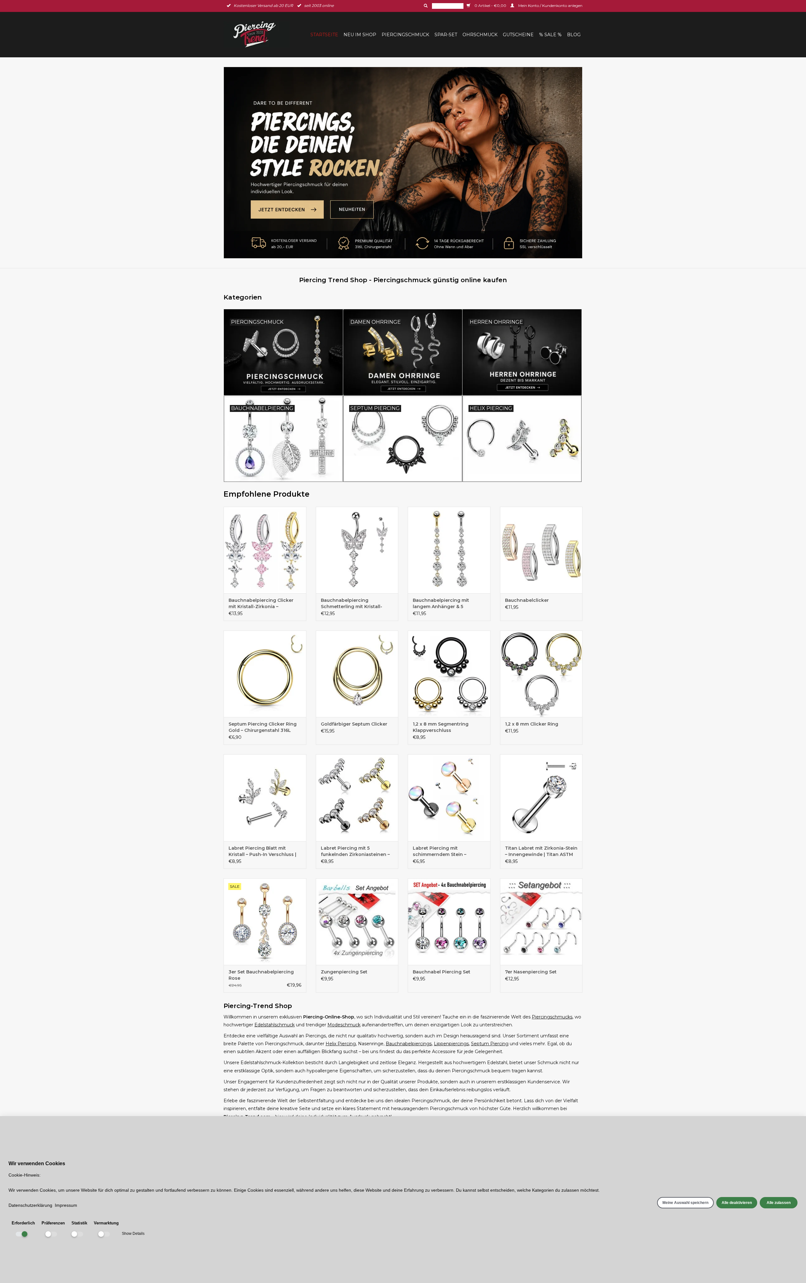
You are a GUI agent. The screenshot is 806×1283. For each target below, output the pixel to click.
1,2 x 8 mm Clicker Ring (531, 724)
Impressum (66, 1205)
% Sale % (550, 34)
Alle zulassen (779, 1202)
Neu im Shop (359, 34)
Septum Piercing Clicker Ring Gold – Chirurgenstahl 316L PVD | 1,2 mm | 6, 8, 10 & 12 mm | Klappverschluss (264, 727)
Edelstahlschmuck (274, 1025)
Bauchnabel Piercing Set (441, 972)
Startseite (324, 34)
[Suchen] (425, 5)
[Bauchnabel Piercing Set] (449, 921)
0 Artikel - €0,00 (490, 5)
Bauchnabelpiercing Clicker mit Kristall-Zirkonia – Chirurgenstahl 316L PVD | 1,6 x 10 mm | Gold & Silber (264, 603)
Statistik (79, 1223)
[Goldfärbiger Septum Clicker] (357, 673)
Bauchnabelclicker (527, 600)
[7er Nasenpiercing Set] (541, 921)
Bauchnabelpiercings (409, 1043)
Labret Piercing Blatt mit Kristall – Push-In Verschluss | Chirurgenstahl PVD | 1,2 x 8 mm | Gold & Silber (262, 851)
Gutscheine (518, 34)
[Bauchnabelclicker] (541, 550)
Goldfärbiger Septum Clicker (354, 724)
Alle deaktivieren (737, 1202)
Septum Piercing (489, 1043)
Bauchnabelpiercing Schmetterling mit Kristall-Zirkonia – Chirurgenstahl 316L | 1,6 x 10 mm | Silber (356, 603)
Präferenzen (53, 1223)
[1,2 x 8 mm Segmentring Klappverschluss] (449, 673)
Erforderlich (23, 1223)
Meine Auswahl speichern (685, 1202)
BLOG (574, 34)
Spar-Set (445, 34)
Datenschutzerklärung (30, 1205)
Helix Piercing (341, 1043)
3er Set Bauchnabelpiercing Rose (261, 975)
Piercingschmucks (552, 1017)
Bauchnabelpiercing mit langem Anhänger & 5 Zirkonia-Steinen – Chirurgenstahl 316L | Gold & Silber (446, 603)
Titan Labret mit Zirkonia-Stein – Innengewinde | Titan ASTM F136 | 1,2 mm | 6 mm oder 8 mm (541, 851)
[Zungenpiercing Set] (357, 921)
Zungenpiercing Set (344, 972)
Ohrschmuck (480, 34)
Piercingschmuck (405, 34)
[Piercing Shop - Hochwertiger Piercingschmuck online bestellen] (403, 162)
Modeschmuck (343, 1025)
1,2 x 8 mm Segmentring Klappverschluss (440, 727)
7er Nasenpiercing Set (531, 972)
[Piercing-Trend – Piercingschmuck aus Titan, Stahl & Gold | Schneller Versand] (258, 34)
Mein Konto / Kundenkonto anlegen (549, 5)
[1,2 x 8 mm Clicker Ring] (541, 673)
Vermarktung (106, 1223)
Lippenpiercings (451, 1043)
